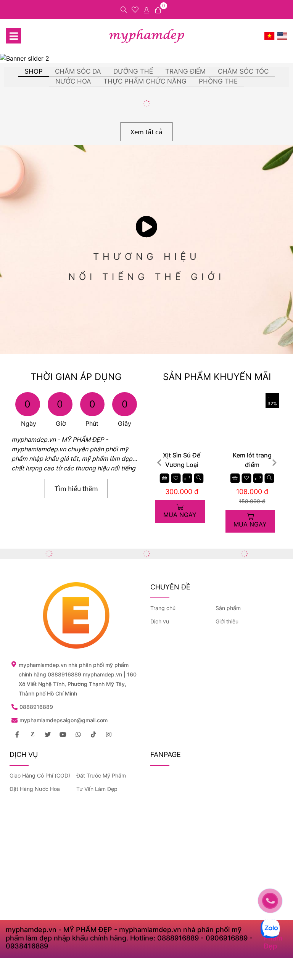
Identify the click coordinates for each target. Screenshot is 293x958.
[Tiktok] (93, 734)
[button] (274, 462)
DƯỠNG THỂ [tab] (133, 71)
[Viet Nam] (269, 36)
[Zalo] (32, 734)
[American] (282, 36)
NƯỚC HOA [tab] (73, 81)
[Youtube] (63, 734)
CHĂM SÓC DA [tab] (78, 71)
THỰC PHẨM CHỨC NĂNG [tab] (145, 81)
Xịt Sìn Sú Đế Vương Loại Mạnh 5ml (181, 460)
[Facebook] (17, 734)
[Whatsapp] (78, 734)
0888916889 (36, 707)
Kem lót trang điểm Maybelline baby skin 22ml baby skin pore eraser (252, 460)
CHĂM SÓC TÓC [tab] (243, 71)
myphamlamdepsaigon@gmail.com (63, 720)
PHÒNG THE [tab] (218, 81)
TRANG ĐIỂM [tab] (185, 71)
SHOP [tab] (33, 71)
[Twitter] (48, 734)
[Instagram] (109, 734)
